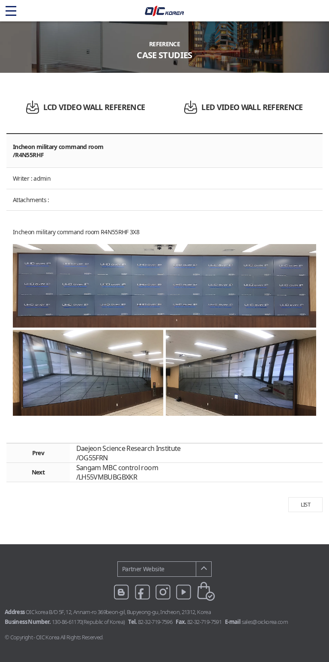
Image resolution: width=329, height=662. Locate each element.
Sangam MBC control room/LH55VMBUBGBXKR (117, 472)
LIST (305, 504)
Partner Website (143, 569)
